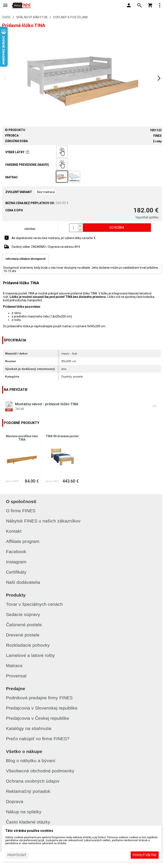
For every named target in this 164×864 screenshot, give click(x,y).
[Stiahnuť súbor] (82, 406)
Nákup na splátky (23, 811)
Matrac (11, 177)
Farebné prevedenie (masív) (27, 164)
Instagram (16, 561)
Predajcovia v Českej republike (37, 718)
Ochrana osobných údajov (33, 781)
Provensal (16, 675)
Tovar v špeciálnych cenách (34, 604)
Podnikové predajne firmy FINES (39, 697)
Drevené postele (23, 634)
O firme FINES (20, 510)
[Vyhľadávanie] (139, 5)
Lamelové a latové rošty (30, 655)
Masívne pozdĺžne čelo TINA (22, 437)
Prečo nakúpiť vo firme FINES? (37, 738)
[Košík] (150, 5)
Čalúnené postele (24, 624)
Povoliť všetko (145, 855)
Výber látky (14, 152)
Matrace (14, 665)
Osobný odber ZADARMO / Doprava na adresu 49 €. (46, 246)
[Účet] (128, 5)
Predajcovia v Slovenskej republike (42, 707)
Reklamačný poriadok (28, 791)
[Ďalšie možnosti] (159, 5)
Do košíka (117, 227)
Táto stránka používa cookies (29, 831)
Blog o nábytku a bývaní (30, 760)
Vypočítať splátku (147, 217)
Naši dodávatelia (23, 582)
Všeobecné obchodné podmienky (40, 770)
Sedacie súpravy (23, 614)
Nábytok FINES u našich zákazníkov (43, 520)
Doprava (14, 801)
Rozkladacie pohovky (28, 645)
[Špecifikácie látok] (27, 152)
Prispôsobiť (16, 855)
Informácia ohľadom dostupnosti (25, 258)
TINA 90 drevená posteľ (62, 436)
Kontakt (14, 531)
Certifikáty (16, 572)
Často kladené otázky (28, 821)
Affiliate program (23, 541)
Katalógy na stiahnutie (28, 728)
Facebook (16, 551)
